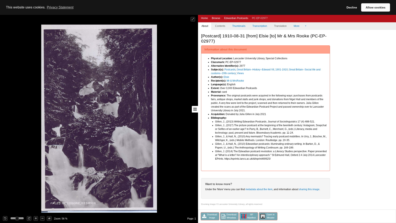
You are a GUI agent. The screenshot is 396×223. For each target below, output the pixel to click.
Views (240, 73)
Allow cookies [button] (375, 7)
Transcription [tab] (259, 26)
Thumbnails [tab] (238, 26)
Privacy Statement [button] (60, 7)
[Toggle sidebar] (195, 109)
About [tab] (205, 26)
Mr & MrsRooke (235, 80)
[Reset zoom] (49, 218)
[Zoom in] (36, 218)
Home (204, 18)
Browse (216, 18)
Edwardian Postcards (236, 18)
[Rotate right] (29, 218)
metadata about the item (258, 189)
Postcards (230, 69)
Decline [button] (351, 7)
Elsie (226, 77)
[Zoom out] (42, 218)
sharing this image (309, 189)
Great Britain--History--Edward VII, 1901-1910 (262, 69)
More (297, 26)
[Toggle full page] (193, 19)
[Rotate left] (5, 218)
